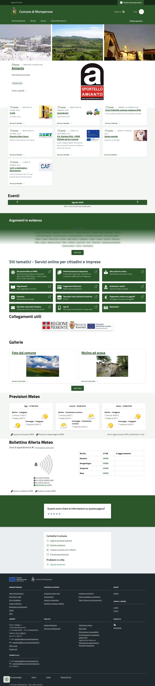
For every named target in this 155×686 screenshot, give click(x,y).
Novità (33, 20)
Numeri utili (13, 649)
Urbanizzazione (88, 246)
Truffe (12, 113)
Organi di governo (15, 603)
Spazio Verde (81, 242)
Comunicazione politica (111, 235)
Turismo (78, 246)
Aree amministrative (16, 593)
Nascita (43, 242)
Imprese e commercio (86, 593)
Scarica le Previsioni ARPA (23, 434)
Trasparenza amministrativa (111, 242)
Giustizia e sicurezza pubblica (54, 603)
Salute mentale (111, 136)
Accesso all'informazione (43, 232)
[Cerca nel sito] (140, 11)
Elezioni (38, 239)
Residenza (71, 242)
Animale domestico (68, 232)
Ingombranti (62, 113)
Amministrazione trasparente (89, 635)
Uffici (11, 613)
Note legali (82, 628)
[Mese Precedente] (17, 202)
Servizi (43, 20)
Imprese (99, 239)
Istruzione (107, 239)
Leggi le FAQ (83, 637)
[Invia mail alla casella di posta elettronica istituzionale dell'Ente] (26, 639)
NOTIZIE (16, 65)
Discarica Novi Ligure (19, 136)
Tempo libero (96, 242)
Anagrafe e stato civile (52, 593)
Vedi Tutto (77, 388)
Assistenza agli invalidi (83, 232)
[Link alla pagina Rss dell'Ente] (115, 625)
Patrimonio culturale (54, 242)
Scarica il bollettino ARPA (23, 491)
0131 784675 (21, 633)
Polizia (64, 242)
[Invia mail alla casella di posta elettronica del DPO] (26, 661)
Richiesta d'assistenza (86, 645)
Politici (11, 610)
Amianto (18, 68)
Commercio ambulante (75, 235)
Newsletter (117, 628)
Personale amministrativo (18, 607)
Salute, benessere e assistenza (89, 597)
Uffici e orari (13, 646)
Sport (88, 242)
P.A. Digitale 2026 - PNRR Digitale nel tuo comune (68, 138)
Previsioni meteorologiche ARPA (51, 434)
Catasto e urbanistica (51, 600)
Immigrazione (83, 239)
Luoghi (116, 607)
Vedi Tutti (77, 252)
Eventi (116, 611)
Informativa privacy (85, 625)
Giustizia (63, 239)
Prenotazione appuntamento (89, 643)
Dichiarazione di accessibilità (88, 632)
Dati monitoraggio (15, 677)
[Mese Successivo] (137, 202)
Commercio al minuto (60, 235)
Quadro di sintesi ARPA (46, 491)
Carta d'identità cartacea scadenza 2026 (123, 110)
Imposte (92, 239)
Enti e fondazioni (15, 600)
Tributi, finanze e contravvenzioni (90, 600)
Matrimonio (115, 239)
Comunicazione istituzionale (93, 235)
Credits (48, 677)
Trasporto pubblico (68, 246)
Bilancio (117, 232)
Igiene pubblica (72, 239)
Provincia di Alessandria (52, 628)
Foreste (44, 239)
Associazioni (109, 232)
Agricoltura (56, 232)
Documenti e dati (15, 597)
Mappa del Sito (66, 677)
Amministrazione (18, 20)
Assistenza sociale (97, 232)
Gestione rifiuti (53, 239)
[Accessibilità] (6, 679)
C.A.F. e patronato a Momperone (18, 169)
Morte (37, 242)
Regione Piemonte (16, 2)
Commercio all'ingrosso (44, 235)
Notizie (116, 593)
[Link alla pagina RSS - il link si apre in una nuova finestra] (123, 11)
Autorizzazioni (49, 597)
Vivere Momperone (58, 20)
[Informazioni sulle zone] (44, 447)
